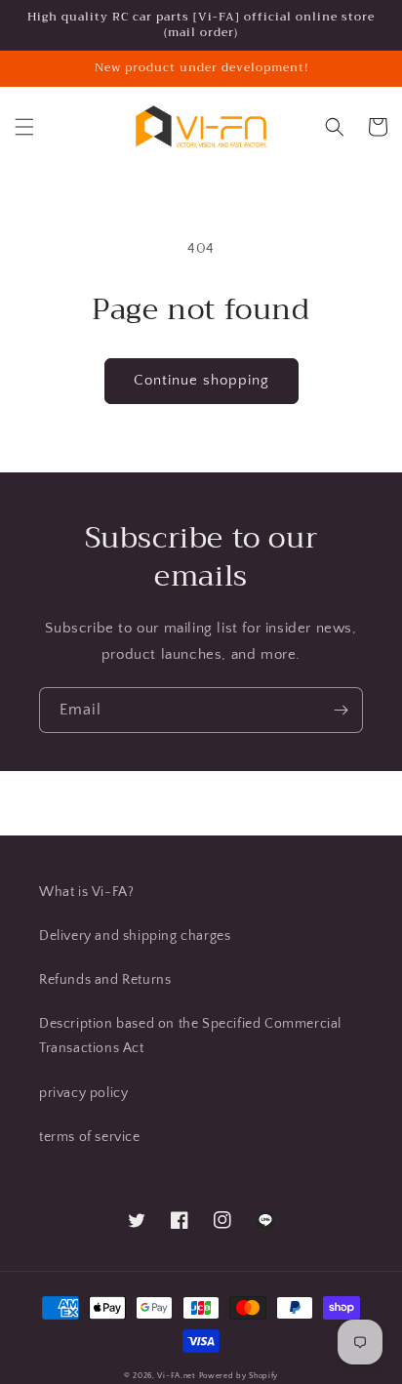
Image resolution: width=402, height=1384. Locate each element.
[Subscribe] (340, 710)
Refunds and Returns (105, 980)
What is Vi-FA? (86, 892)
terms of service (90, 1137)
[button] (24, 126)
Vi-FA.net (176, 1375)
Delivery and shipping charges (134, 936)
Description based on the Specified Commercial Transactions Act (190, 1036)
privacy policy (83, 1093)
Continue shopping (201, 380)
